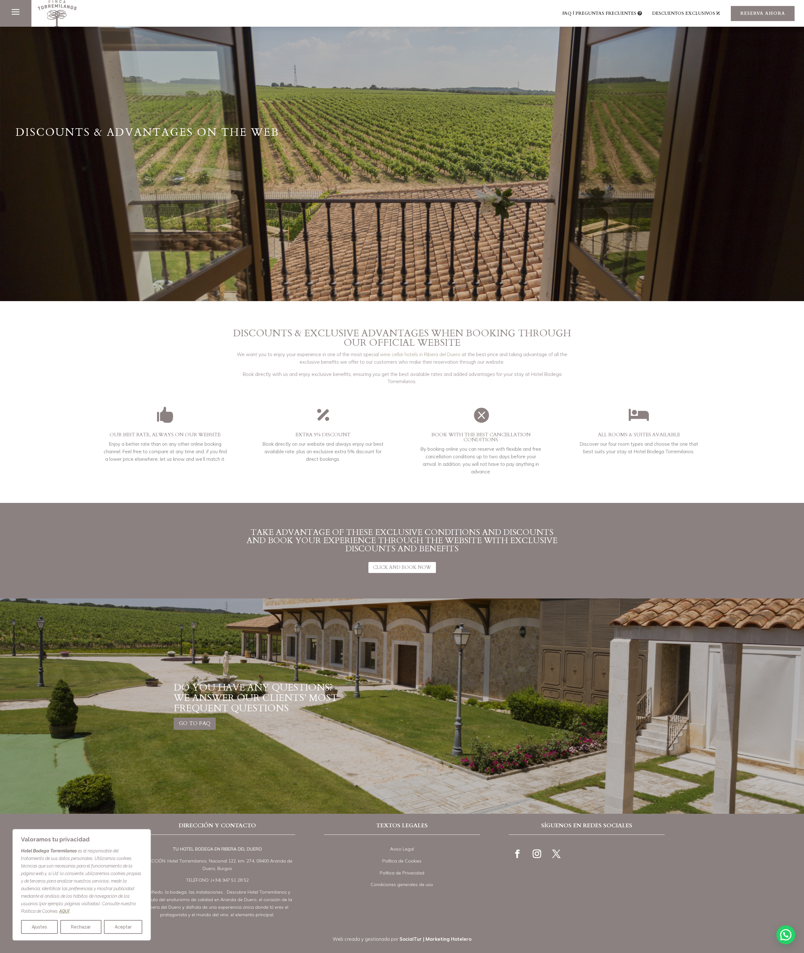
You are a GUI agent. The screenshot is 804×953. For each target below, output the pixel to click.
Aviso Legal (402, 849)
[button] (785, 934)
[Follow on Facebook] (517, 854)
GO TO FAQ (194, 723)
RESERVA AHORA (762, 13)
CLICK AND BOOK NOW (402, 567)
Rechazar (81, 926)
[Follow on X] (556, 854)
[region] (82, 884)
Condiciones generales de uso (402, 884)
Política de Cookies (401, 861)
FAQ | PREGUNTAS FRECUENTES (599, 13)
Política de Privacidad (402, 873)
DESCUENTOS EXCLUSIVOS (683, 13)
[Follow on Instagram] (536, 854)
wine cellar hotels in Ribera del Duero (420, 354)
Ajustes (39, 926)
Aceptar (123, 926)
